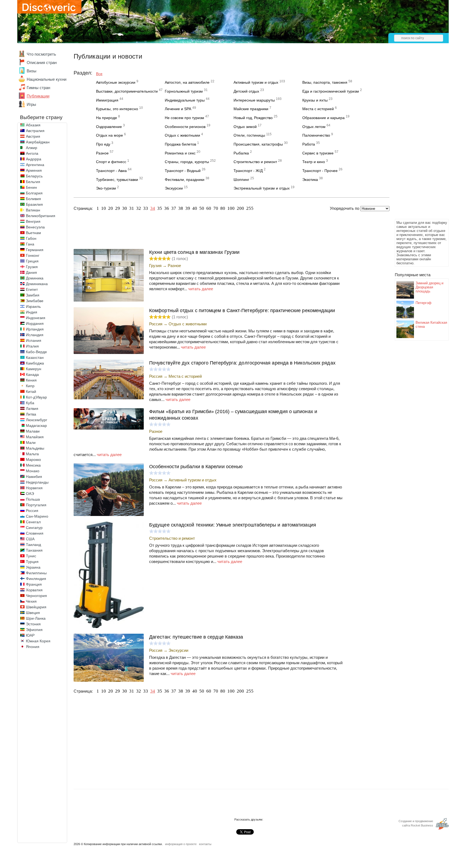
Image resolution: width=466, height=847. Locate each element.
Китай (31, 391)
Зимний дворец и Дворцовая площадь (429, 287)
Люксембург (36, 420)
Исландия (34, 335)
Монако (32, 471)
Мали (31, 442)
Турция (32, 561)
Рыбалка (241, 153)
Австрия (33, 136)
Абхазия (33, 125)
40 (194, 208)
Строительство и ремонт (255, 162)
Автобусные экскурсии (115, 82)
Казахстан (35, 357)
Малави (33, 431)
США (30, 539)
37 (173, 208)
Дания (31, 272)
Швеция (33, 612)
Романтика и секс (180, 153)
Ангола (32, 153)
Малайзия (35, 437)
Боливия (33, 199)
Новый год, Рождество (253, 118)
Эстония (33, 624)
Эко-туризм (106, 188)
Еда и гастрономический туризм (330, 91)
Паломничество (316, 135)
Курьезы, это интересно (117, 109)
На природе (106, 118)
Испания (33, 340)
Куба (30, 403)
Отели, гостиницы (249, 135)
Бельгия (33, 182)
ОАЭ (30, 493)
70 (215, 208)
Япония (32, 646)
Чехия (31, 601)
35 (159, 208)
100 (231, 208)
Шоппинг (241, 179)
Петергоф (423, 303)
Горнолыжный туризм (184, 91)
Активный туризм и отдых (256, 82)
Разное (102, 153)
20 (110, 208)
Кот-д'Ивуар (36, 397)
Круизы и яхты (315, 100)
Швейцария (36, 607)
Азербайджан (38, 142)
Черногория (36, 595)
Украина (33, 567)
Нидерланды (37, 482)
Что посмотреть (41, 54)
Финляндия (36, 578)
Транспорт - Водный (183, 170)
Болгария (34, 193)
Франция (34, 584)
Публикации (38, 96)
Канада (32, 374)
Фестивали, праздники (184, 179)
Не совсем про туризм (184, 118)
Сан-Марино (37, 516)
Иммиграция (107, 100)
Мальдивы (35, 448)
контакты (205, 844)
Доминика (34, 278)
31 (131, 208)
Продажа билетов (180, 144)
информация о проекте (181, 844)
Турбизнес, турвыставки (117, 179)
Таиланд (33, 544)
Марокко (33, 459)
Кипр (30, 386)
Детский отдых (246, 91)
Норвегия (34, 488)
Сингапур (34, 527)
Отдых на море (109, 135)
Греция (32, 261)
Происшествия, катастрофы (258, 144)
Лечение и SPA (178, 109)
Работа (308, 144)
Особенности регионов (185, 126)
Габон (31, 238)
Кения (31, 380)
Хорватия (34, 590)
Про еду (103, 144)
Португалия (36, 505)
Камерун (33, 369)
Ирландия (35, 329)
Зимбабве (34, 301)
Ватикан (33, 210)
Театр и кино (313, 162)
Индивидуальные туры (185, 100)
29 (117, 208)
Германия (34, 250)
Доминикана (37, 284)
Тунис (31, 556)
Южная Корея (38, 641)
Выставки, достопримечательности (127, 91)
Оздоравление (109, 126)
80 (222, 208)
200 (240, 208)
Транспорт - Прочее (320, 170)
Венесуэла (35, 227)
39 (187, 208)
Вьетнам (33, 233)
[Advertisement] (416, 137)
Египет (32, 289)
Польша (33, 499)
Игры (31, 104)
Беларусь (34, 176)
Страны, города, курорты (187, 162)
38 (180, 208)
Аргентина (35, 165)
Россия (32, 510)
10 (103, 208)
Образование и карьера (323, 118)
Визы (31, 71)
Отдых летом (313, 126)
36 (166, 208)
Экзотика (310, 179)
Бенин (31, 187)
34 (152, 208)
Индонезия (35, 318)
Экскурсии (174, 188)
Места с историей (318, 109)
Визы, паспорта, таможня (324, 82)
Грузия (32, 267)
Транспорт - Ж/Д (248, 170)
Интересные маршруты (254, 100)
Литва (31, 414)
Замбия (32, 295)
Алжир (31, 148)
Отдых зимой (245, 126)
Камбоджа (35, 363)
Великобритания (40, 216)
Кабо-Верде (36, 352)
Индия (31, 312)
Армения (34, 170)
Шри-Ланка (36, 618)
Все (99, 74)
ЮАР (30, 635)
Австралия (35, 131)
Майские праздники (251, 109)
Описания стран (42, 62)
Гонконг (32, 255)
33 (145, 208)
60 (208, 208)
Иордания (35, 323)
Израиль (33, 306)
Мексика (33, 465)
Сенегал (33, 522)
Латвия (32, 408)
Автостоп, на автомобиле (187, 82)
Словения (34, 533)
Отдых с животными (182, 135)
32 (138, 208)
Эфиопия (34, 629)
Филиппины (36, 573)
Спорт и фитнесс (111, 162)
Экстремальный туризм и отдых (262, 188)
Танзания (34, 550)
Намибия (34, 476)
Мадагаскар (36, 425)
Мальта (32, 454)
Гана (30, 244)
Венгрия (33, 221)
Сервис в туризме (318, 153)
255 (249, 208)
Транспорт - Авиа (111, 170)
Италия (32, 346)
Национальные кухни (46, 79)
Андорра (33, 159)
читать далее (200, 288)
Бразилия (34, 204)
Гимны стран (38, 87)
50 (201, 208)
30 (124, 208)
